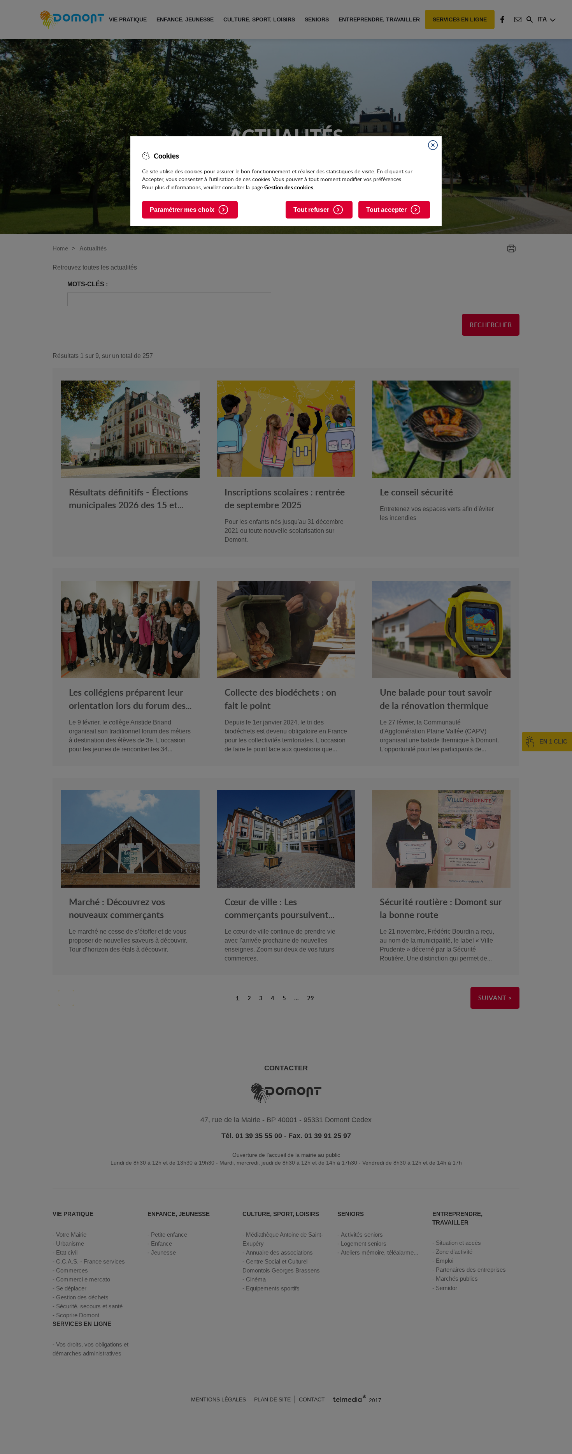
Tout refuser (311, 209)
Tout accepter (386, 209)
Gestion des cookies (289, 187)
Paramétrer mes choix (182, 209)
